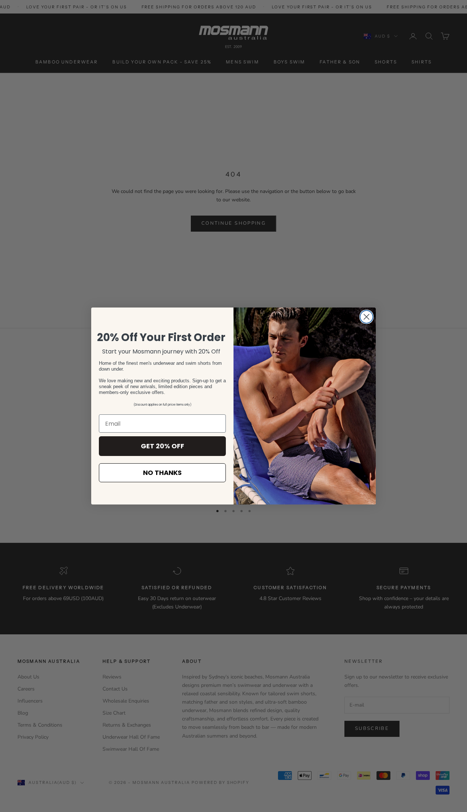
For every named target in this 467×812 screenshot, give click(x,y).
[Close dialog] (366, 316)
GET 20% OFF (162, 446)
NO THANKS (162, 472)
